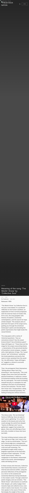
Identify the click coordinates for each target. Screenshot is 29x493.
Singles (3, 285)
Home (2, 297)
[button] (20, 4)
